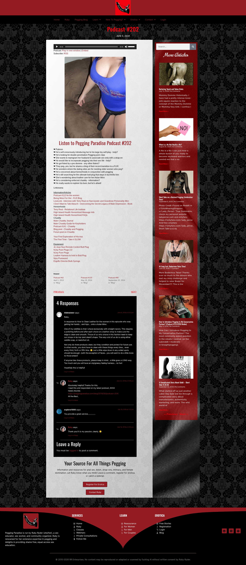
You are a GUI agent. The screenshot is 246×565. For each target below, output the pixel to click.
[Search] (193, 46)
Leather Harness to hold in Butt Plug (70, 255)
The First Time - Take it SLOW (67, 239)
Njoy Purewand (61, 258)
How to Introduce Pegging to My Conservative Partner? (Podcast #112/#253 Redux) (176, 322)
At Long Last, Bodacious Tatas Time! (172, 266)
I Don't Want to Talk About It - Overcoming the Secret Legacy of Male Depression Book (93, 204)
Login (163, 19)
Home (57, 19)
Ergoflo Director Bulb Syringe (67, 261)
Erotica (134, 19)
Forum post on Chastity (64, 232)
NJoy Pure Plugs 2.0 (63, 250)
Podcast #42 (59, 278)
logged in (73, 450)
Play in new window (71, 50)
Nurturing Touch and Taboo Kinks (171, 89)
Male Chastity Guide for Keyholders (70, 223)
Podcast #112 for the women (66, 195)
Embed (85, 50)
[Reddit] (224, 530)
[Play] (57, 46)
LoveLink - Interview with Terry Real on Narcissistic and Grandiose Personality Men (91, 201)
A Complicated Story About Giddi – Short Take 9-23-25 (174, 383)
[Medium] (231, 530)
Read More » (163, 111)
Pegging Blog (81, 19)
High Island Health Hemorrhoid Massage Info (74, 212)
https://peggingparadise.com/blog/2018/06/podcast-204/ (93, 393)
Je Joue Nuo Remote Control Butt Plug (71, 247)
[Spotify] (238, 530)
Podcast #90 (113, 278)
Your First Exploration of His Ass (68, 237)
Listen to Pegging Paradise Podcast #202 (95, 142)
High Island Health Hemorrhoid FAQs (70, 215)
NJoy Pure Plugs (61, 253)
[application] (95, 46)
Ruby (67, 19)
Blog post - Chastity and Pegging (68, 229)
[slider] (131, 46)
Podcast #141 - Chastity (64, 226)
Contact (149, 19)
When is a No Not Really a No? (170, 144)
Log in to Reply (69, 372)
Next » (184, 414)
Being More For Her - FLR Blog (68, 198)
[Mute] (126, 46)
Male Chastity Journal (63, 221)
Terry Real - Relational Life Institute (69, 209)
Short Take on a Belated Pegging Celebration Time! (176, 198)
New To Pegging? (114, 19)
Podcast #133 (86, 278)
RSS (66, 53)
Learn (95, 19)
